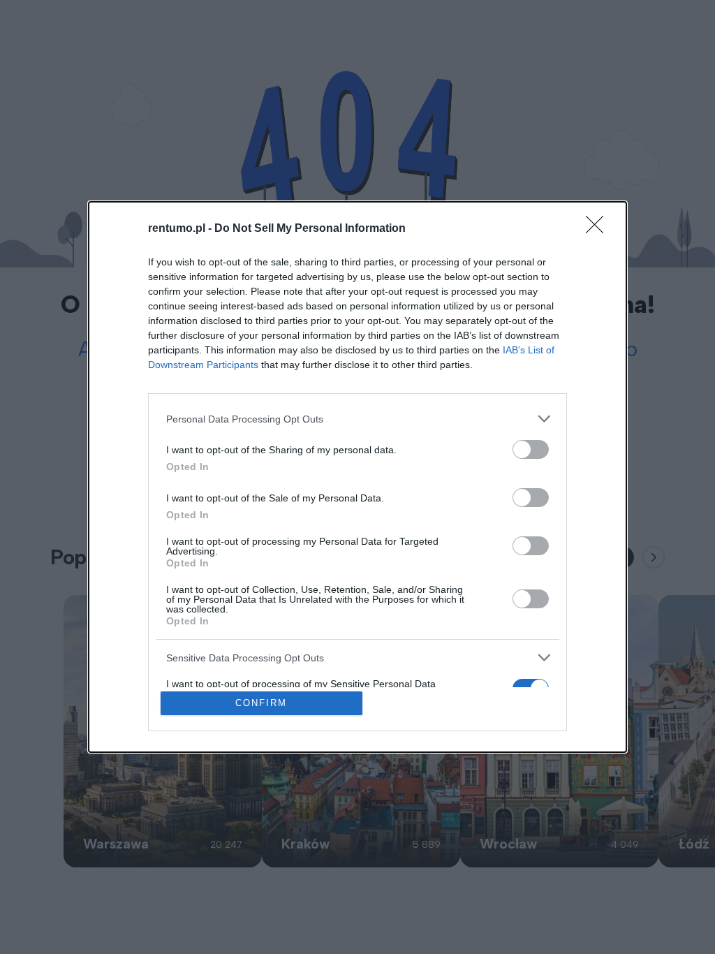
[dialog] (357, 477)
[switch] (531, 449)
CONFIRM (261, 703)
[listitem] (357, 418)
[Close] (599, 229)
